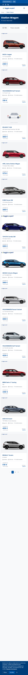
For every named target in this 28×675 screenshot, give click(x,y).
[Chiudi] (17, 672)
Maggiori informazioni (11, 669)
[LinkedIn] (8, 4)
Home (2, 12)
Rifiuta (5, 672)
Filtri (5, 28)
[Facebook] (3, 4)
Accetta (12, 672)
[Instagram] (5, 4)
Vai (14, 1)
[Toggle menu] (24, 8)
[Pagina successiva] (18, 472)
